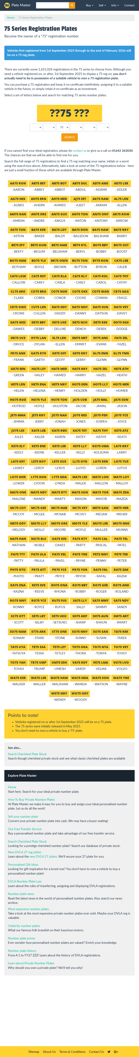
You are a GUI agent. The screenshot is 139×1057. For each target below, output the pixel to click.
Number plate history (22, 950)
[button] (89, 5)
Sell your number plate (23, 816)
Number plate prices (21, 938)
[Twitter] (109, 1051)
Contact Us (96, 1051)
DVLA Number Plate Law (24, 881)
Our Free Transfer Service (25, 829)
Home (10, 17)
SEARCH (69, 137)
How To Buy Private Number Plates (31, 799)
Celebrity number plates (24, 925)
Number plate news (21, 894)
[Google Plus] (116, 1051)
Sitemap (33, 1051)
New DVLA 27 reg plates (24, 852)
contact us (79, 150)
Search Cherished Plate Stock (27, 754)
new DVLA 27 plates (43, 856)
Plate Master (21, 5)
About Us (49, 1051)
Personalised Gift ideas (23, 864)
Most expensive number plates (28, 909)
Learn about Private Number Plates (31, 963)
